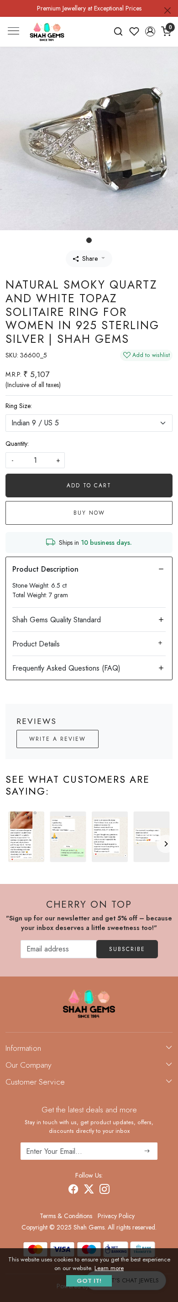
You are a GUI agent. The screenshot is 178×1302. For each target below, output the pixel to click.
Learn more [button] (109, 1268)
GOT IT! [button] (89, 1280)
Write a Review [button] (57, 739)
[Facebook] (73, 1190)
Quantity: (17, 443)
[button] (150, 31)
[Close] (167, 10)
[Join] (147, 1151)
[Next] (166, 844)
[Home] (47, 31)
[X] (89, 1190)
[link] (118, 31)
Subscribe (127, 949)
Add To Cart (89, 485)
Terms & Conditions (66, 1215)
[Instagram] (104, 1190)
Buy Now (89, 513)
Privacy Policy (116, 1215)
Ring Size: (18, 405)
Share (90, 258)
